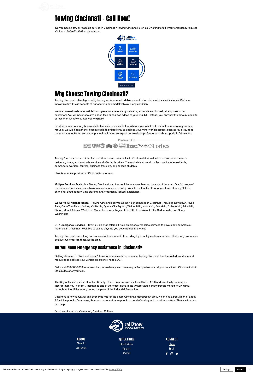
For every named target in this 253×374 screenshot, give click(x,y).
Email (172, 348)
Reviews (126, 353)
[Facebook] (167, 354)
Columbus (85, 311)
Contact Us (81, 348)
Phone (172, 344)
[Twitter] (177, 354)
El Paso (108, 311)
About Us (81, 343)
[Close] (249, 369)
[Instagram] (172, 354)
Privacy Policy (115, 369)
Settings (226, 369)
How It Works (126, 344)
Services (126, 348)
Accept (240, 369)
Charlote (97, 311)
